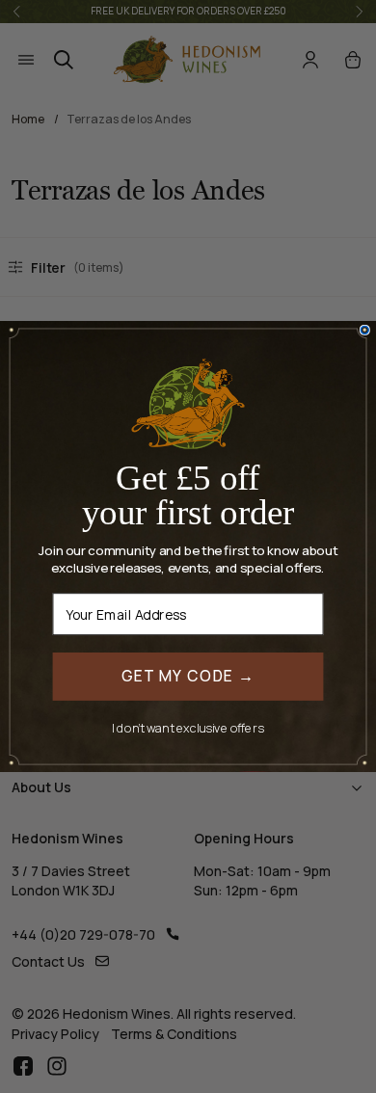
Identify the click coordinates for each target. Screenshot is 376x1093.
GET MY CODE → (188, 676)
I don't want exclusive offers (188, 727)
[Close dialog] (364, 329)
